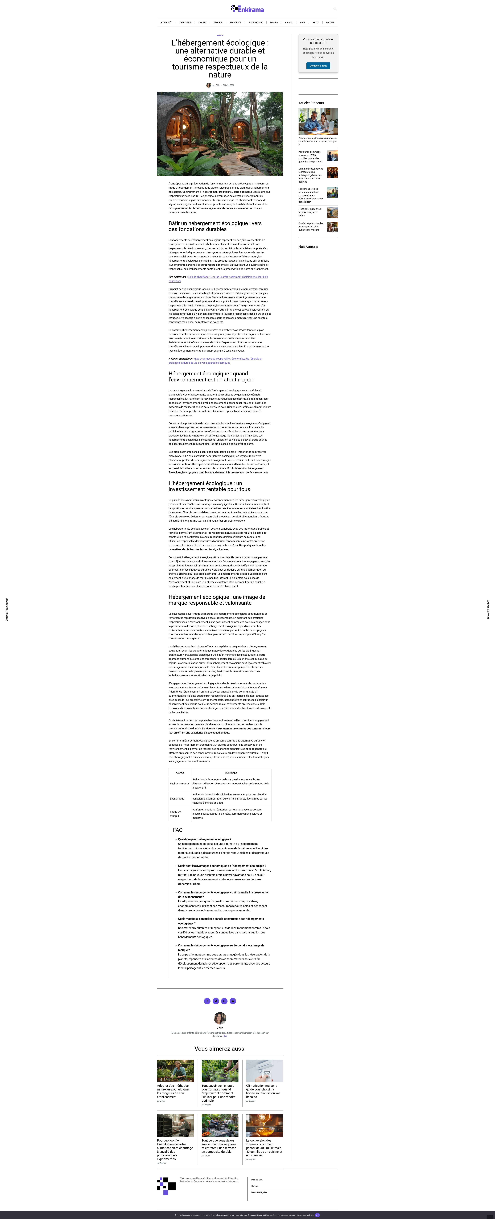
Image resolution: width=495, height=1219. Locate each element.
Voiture (330, 22)
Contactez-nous (318, 66)
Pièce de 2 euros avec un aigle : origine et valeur (310, 212)
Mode (302, 22)
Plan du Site (256, 1180)
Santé (316, 22)
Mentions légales (259, 1192)
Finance (218, 22)
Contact (254, 1186)
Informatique (256, 22)
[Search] (335, 9)
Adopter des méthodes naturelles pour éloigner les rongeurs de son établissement (173, 1091)
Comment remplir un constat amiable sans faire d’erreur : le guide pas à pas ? (318, 141)
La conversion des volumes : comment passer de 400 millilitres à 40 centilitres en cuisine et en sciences (264, 1148)
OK (317, 1215)
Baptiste (252, 1101)
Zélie (218, 85)
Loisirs (274, 22)
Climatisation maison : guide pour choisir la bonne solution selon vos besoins (263, 1091)
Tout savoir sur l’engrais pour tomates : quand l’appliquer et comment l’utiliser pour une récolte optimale (219, 1093)
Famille (203, 22)
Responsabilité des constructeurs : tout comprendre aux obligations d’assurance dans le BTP (311, 195)
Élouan (162, 1101)
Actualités (166, 22)
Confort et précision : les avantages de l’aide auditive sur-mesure (311, 226)
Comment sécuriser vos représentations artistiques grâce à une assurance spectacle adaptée (311, 175)
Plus (225, 1036)
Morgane (208, 1105)
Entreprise (185, 22)
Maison (288, 22)
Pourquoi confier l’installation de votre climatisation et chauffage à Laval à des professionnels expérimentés (175, 1150)
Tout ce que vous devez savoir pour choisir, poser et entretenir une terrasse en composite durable (219, 1146)
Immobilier (235, 22)
